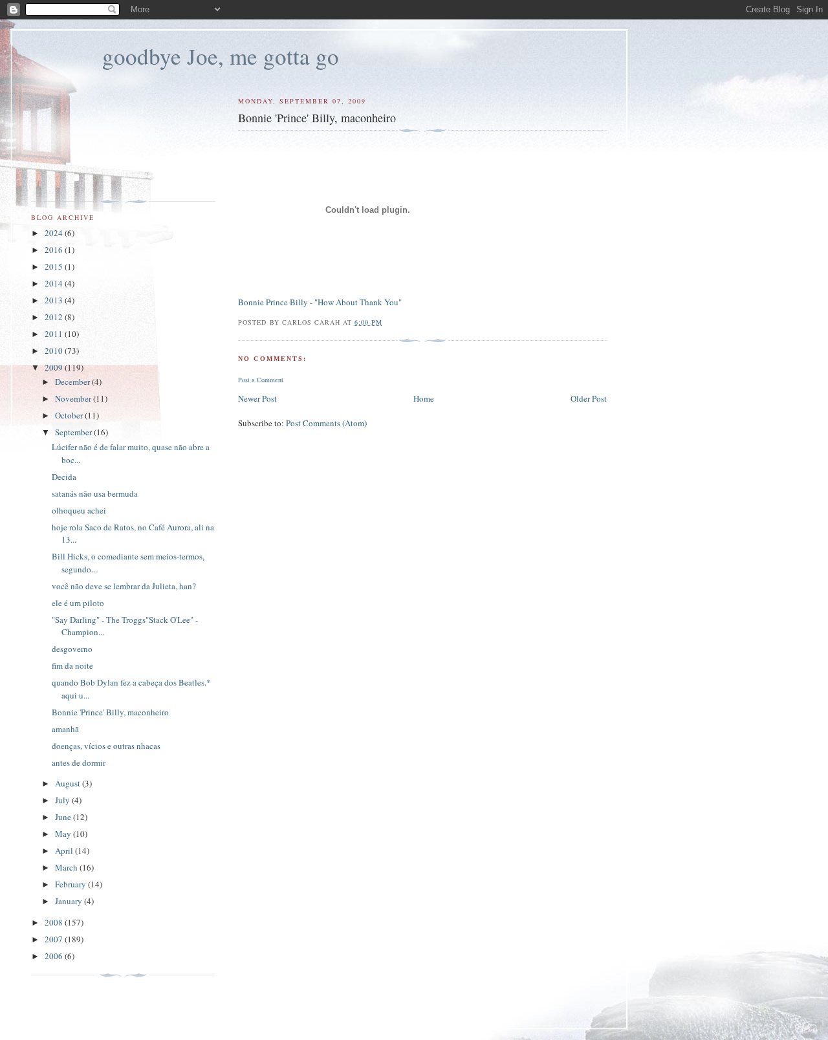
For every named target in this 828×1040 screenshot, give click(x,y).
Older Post (589, 398)
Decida (64, 476)
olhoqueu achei (79, 510)
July (63, 800)
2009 (55, 367)
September (74, 432)
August (68, 783)
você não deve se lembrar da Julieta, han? (124, 586)
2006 (55, 956)
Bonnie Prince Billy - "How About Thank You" (320, 302)
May (64, 834)
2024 (55, 233)
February (71, 884)
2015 (55, 266)
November (74, 398)
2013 (55, 300)
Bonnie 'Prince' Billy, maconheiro (110, 712)
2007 (55, 939)
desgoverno (72, 649)
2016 (55, 249)
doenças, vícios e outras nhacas (106, 746)
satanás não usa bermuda (95, 493)
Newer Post (257, 398)
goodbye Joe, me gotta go (220, 56)
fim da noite (72, 665)
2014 (55, 283)
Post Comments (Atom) (326, 423)
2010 (55, 350)
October (70, 415)
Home (423, 398)
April (65, 850)
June (64, 817)
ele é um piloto (78, 603)
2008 (55, 922)
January (69, 901)
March (67, 867)
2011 (55, 334)
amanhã (65, 729)
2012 (55, 317)
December (73, 381)
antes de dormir (78, 762)
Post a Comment (260, 379)
